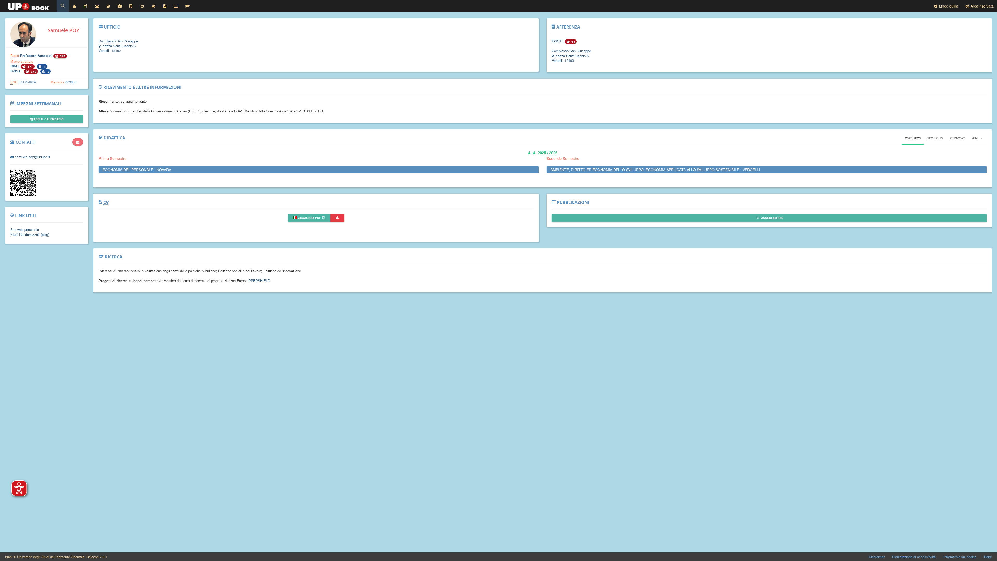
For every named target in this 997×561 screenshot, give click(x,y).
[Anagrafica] (74, 6)
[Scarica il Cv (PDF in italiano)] (337, 218)
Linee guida (948, 6)
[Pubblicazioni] (176, 6)
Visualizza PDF (309, 218)
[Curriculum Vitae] (165, 6)
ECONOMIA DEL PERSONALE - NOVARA (137, 169)
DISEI (15, 65)
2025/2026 (913, 138)
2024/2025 (935, 138)
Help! (988, 556)
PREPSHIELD (259, 280)
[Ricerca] (187, 6)
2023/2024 (957, 138)
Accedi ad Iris (771, 218)
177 (29, 67)
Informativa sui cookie (959, 556)
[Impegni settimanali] (85, 6)
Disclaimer (877, 556)
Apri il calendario (48, 119)
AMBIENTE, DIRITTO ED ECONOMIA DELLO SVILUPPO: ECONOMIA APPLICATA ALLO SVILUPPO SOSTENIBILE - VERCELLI (655, 169)
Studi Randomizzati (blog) (29, 234)
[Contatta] (77, 142)
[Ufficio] (119, 6)
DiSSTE (17, 71)
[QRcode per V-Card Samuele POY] (23, 194)
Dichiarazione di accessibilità (914, 556)
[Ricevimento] (142, 6)
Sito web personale (24, 229)
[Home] (28, 5)
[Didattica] (153, 6)
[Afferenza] (131, 6)
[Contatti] (97, 6)
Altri (975, 138)
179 (32, 72)
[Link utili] (108, 6)
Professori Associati (36, 55)
